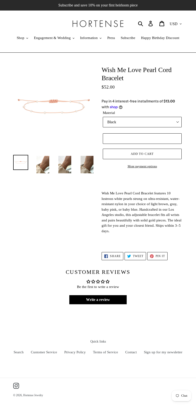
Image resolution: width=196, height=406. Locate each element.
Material (109, 113)
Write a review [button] (98, 300)
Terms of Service (105, 352)
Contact (131, 352)
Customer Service (44, 352)
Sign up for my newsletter (163, 352)
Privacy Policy (75, 352)
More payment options (142, 166)
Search (19, 352)
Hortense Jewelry (33, 395)
